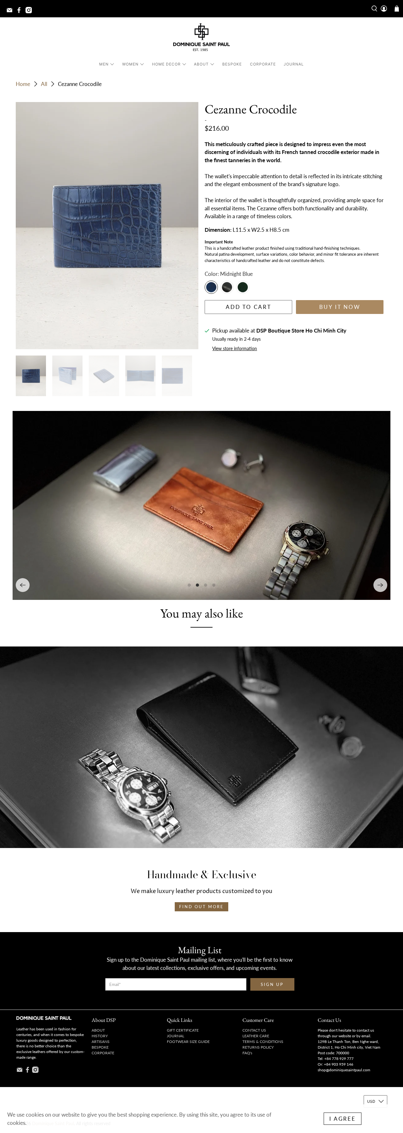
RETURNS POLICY (258, 1047)
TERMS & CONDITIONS (262, 1041)
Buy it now (339, 307)
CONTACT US (254, 1030)
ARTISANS (101, 1041)
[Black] (227, 287)
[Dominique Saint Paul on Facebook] (20, 12)
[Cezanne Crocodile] (107, 225)
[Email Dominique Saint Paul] (11, 12)
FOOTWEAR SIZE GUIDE (188, 1041)
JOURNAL (294, 64)
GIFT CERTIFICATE (183, 1030)
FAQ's (247, 1052)
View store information (234, 348)
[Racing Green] (242, 287)
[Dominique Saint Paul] (201, 38)
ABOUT (201, 64)
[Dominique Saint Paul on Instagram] (30, 12)
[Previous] (23, 585)
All (44, 84)
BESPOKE (232, 64)
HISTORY (100, 1035)
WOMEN (130, 64)
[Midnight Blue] (211, 287)
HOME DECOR (166, 64)
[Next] (380, 585)
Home (23, 84)
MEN (104, 64)
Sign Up (272, 984)
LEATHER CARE (255, 1035)
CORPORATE (263, 64)
